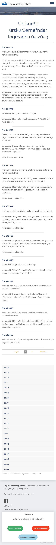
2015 (6, 413)
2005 (6, 464)
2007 (6, 454)
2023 (6, 372)
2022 (6, 377)
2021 (6, 382)
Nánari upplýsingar (28, 537)
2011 (6, 433)
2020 (6, 387)
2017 (6, 403)
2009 (6, 444)
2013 (6, 423)
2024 (6, 367)
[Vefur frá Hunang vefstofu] (46, 542)
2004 (6, 469)
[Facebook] (6, 500)
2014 (6, 418)
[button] (52, 3)
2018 (6, 398)
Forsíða (4, 474)
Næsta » (43, 352)
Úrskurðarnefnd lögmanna (20, 474)
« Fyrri (16, 352)
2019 (6, 393)
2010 (6, 439)
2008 (6, 449)
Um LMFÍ (8, 506)
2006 (6, 459)
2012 (6, 428)
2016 (6, 408)
